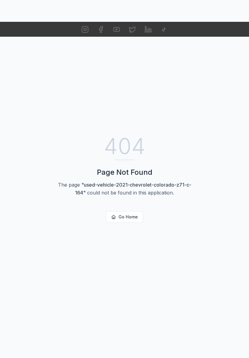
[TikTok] (164, 29)
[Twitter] (132, 29)
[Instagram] (85, 29)
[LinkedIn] (148, 29)
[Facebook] (101, 29)
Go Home (128, 216)
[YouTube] (116, 29)
